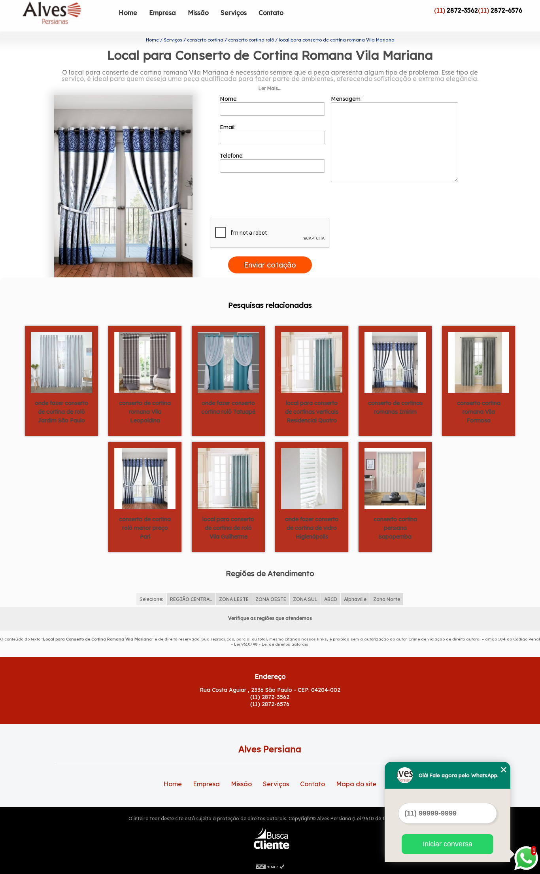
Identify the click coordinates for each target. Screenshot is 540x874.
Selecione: (151, 599)
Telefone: (232, 155)
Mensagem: (347, 98)
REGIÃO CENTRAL (191, 599)
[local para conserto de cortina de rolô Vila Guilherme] (228, 478)
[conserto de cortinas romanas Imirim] (395, 362)
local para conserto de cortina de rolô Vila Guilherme (228, 528)
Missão (198, 13)
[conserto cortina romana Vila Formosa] (478, 362)
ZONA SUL (305, 599)
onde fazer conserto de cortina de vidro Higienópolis (311, 528)
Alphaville (355, 599)
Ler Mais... (270, 88)
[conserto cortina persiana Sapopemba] (395, 478)
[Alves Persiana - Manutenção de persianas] (67, 16)
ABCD (330, 599)
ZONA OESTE (270, 599)
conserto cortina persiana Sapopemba (395, 528)
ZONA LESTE (234, 599)
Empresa (162, 13)
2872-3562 (462, 10)
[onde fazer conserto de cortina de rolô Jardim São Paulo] (61, 362)
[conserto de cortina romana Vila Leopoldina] (145, 362)
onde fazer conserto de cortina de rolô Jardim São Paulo (61, 411)
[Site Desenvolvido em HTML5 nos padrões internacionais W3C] (270, 866)
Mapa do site (356, 784)
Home (128, 13)
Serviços (234, 13)
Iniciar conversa (447, 844)
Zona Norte (386, 599)
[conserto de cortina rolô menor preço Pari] (145, 478)
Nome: (229, 98)
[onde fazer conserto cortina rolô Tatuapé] (228, 362)
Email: (228, 127)
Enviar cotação (270, 264)
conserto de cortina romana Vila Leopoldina (145, 411)
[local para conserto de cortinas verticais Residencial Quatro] (311, 362)
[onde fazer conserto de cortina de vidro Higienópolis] (311, 478)
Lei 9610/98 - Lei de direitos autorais (271, 644)
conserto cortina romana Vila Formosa (478, 411)
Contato (271, 13)
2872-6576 (506, 10)
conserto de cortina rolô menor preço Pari (145, 528)
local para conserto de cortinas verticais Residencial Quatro (311, 411)
